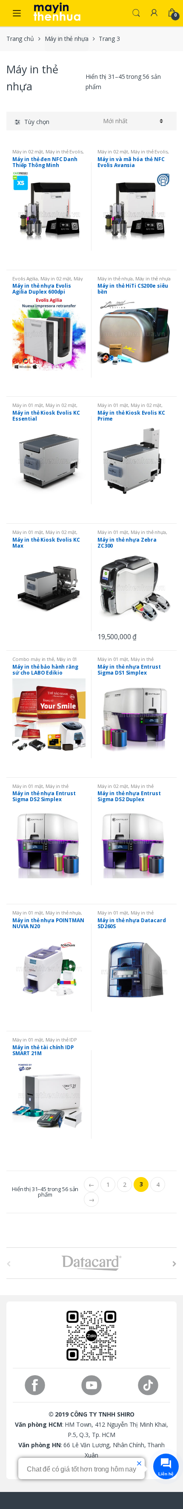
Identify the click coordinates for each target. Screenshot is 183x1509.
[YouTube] (91, 1385)
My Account (154, 13)
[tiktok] (148, 1385)
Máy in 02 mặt (27, 151)
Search (136, 13)
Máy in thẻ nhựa (67, 39)
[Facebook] (35, 1385)
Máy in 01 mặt (27, 405)
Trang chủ (20, 39)
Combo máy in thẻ (33, 659)
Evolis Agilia (25, 278)
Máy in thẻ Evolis (64, 151)
